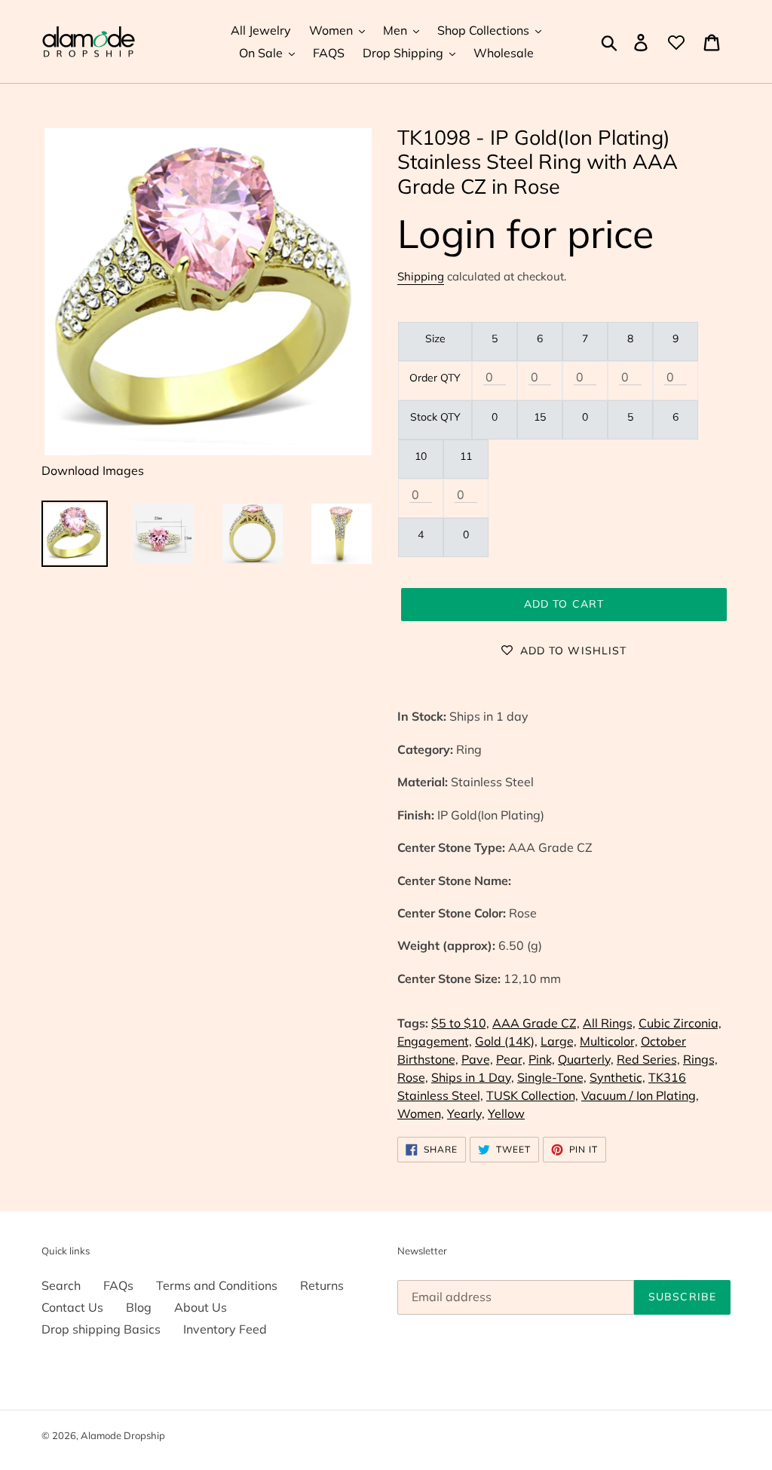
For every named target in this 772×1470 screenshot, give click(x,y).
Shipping (420, 276)
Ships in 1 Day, (472, 1077)
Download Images (92, 470)
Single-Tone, (552, 1077)
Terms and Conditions (216, 1285)
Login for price (525, 233)
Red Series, (648, 1059)
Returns (322, 1285)
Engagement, (434, 1041)
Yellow (506, 1113)
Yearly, (466, 1113)
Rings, (700, 1059)
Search (61, 1285)
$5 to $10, (460, 1023)
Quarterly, (586, 1059)
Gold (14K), (506, 1041)
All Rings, (609, 1023)
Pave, (477, 1059)
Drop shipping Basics (101, 1329)
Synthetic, (617, 1077)
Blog (139, 1307)
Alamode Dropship (123, 1435)
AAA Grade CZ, (536, 1023)
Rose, (412, 1077)
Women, (420, 1113)
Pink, (541, 1059)
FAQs (118, 1285)
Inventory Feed (225, 1329)
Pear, (510, 1059)
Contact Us (72, 1307)
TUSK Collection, (532, 1095)
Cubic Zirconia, (680, 1023)
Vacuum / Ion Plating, (640, 1095)
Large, (559, 1041)
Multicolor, (609, 1041)
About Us (200, 1307)
